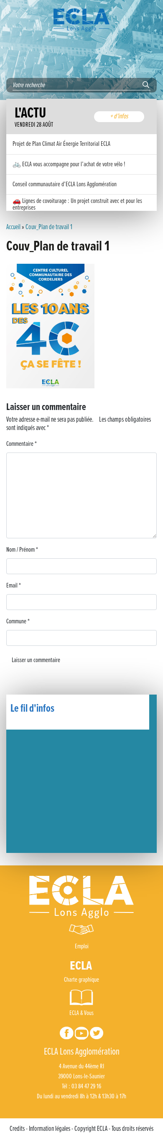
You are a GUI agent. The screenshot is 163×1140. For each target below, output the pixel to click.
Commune (18, 621)
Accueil (13, 227)
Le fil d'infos (32, 709)
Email (13, 585)
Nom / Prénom (22, 549)
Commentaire (21, 444)
